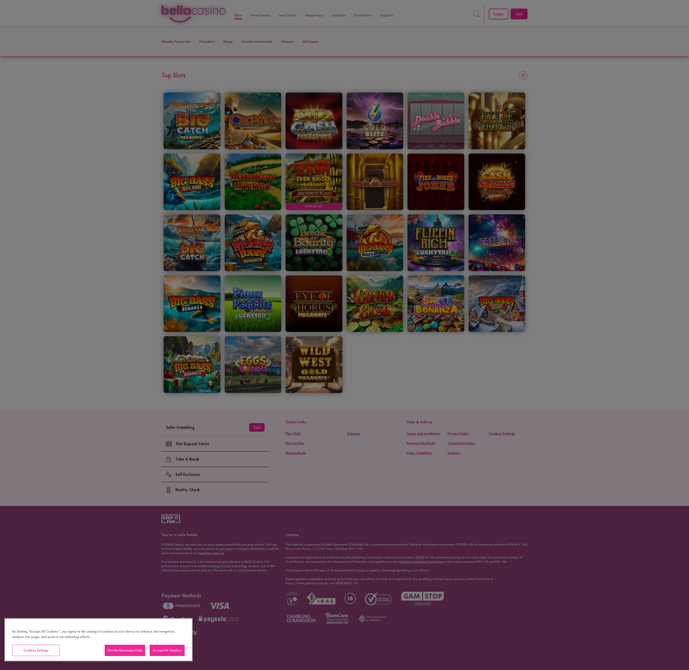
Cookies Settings (35, 650)
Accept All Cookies (167, 650)
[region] (98, 639)
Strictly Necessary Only (125, 650)
